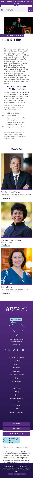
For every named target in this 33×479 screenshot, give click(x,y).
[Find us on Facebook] (5, 350)
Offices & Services (16, 398)
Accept (11, 474)
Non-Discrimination (9, 447)
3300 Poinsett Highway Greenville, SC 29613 (16, 340)
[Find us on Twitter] (13, 350)
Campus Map (16, 371)
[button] (12, 35)
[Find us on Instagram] (9, 350)
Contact (16, 409)
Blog (16, 378)
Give (16, 385)
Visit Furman (16, 424)
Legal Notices (16, 388)
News (16, 395)
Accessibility (16, 361)
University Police (16, 402)
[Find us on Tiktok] (28, 350)
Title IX (27, 447)
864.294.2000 (16, 344)
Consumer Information (16, 375)
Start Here (16, 6)
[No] (31, 470)
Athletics (16, 364)
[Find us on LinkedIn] (18, 350)
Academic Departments (16, 357)
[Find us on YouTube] (23, 350)
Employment (16, 381)
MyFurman (16, 405)
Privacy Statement (16, 412)
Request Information (16, 434)
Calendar (16, 368)
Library (16, 392)
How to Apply (16, 429)
